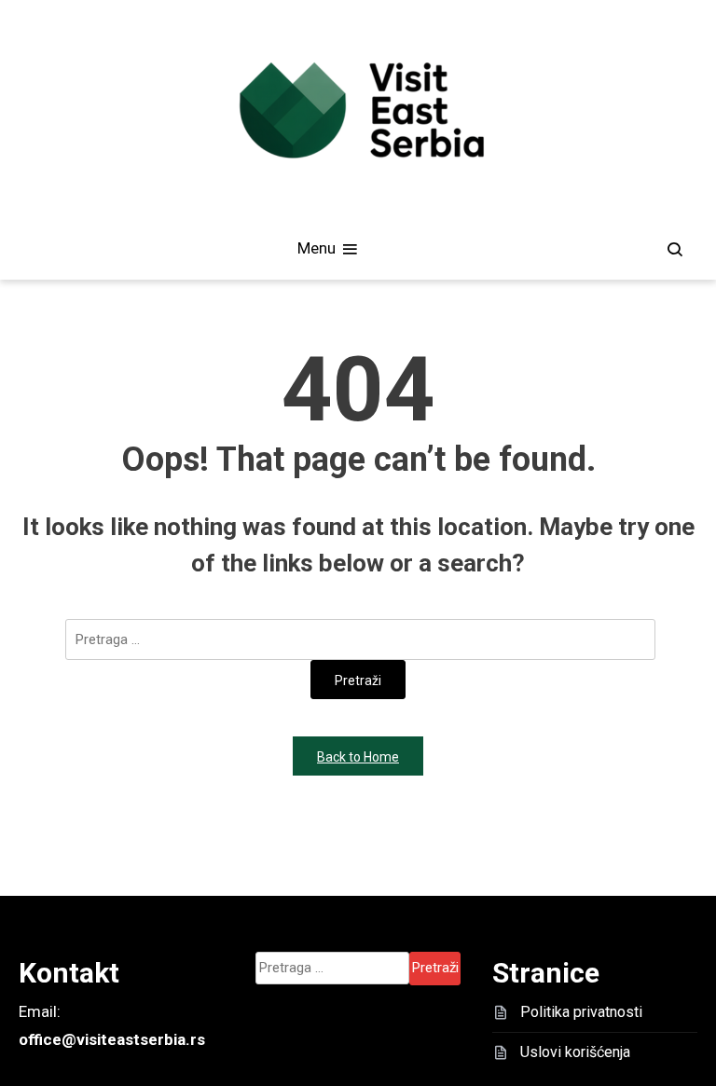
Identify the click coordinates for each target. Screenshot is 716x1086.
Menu (318, 248)
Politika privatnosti (581, 1012)
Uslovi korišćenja (575, 1052)
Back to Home (358, 756)
